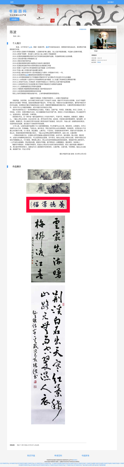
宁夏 (99, 465)
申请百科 (58, 456)
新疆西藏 (103, 465)
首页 (11, 2)
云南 (85, 465)
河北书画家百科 (80, 463)
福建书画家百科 (97, 463)
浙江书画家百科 (88, 463)
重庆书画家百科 (29, 463)
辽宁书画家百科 (69, 465)
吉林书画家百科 (60, 465)
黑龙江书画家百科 (51, 465)
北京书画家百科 (4, 463)
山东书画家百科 (38, 463)
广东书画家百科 (55, 463)
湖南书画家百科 (105, 463)
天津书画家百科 (21, 463)
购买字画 (31, 456)
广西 (82, 465)
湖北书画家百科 (114, 463)
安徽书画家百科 (63, 463)
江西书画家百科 (77, 465)
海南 (97, 465)
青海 (94, 465)
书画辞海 (85, 456)
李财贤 (99, 62)
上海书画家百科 (13, 463)
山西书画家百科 (34, 465)
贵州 (88, 465)
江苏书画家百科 (46, 463)
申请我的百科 (82, 29)
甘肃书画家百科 (42, 465)
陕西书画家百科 (25, 465)
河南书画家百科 (72, 463)
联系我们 (111, 2)
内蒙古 (91, 465)
